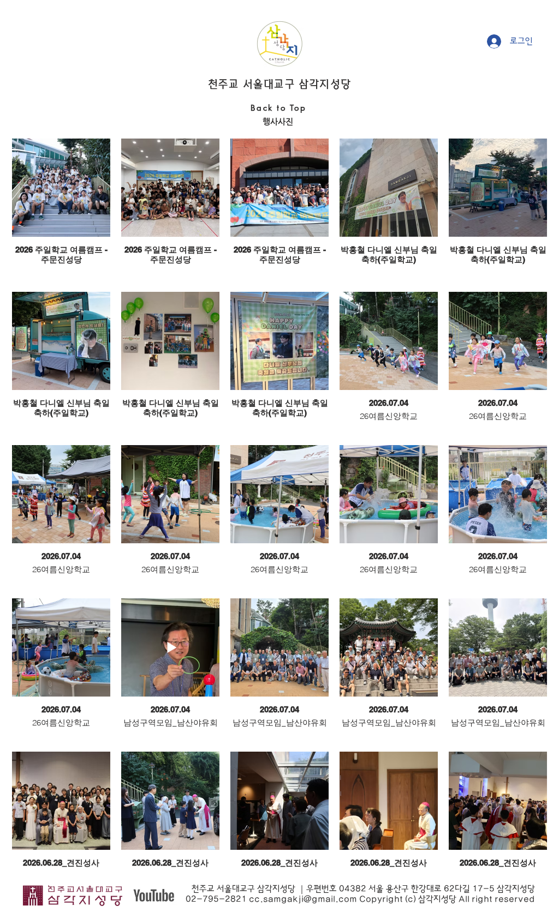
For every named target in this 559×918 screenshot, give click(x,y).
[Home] (279, 43)
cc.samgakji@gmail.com (303, 899)
